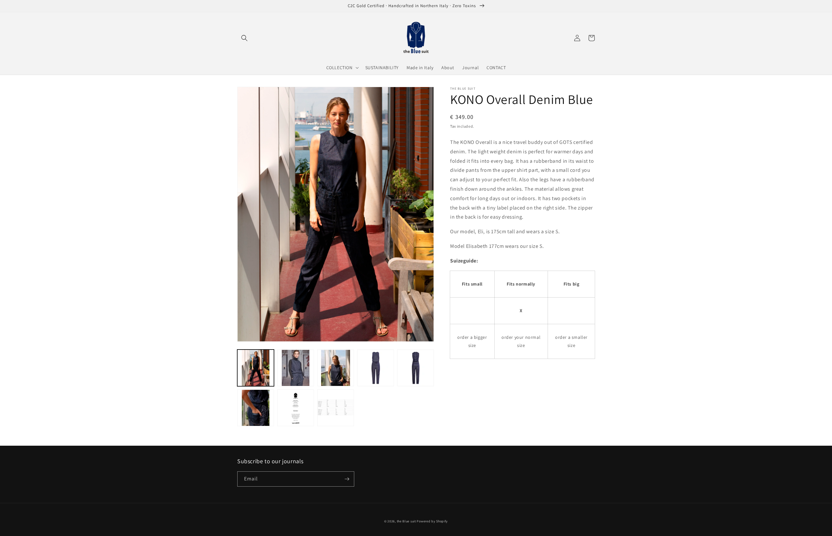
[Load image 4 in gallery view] (375, 368)
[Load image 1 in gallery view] (255, 368)
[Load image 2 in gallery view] (295, 368)
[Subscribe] (347, 479)
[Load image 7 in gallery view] (295, 407)
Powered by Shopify (432, 521)
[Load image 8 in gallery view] (335, 407)
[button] (244, 38)
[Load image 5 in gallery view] (415, 368)
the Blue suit (406, 521)
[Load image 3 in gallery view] (335, 368)
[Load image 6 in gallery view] (255, 407)
